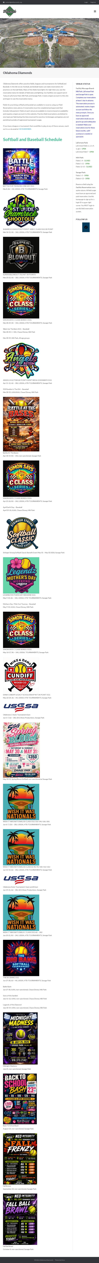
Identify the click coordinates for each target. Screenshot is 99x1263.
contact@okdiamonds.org (13, 2)
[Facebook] (86, 227)
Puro (63, 1260)
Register (93, 2)
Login (86, 2)
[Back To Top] (93, 1257)
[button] (4, 43)
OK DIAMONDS (25, 129)
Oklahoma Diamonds (46, 1260)
